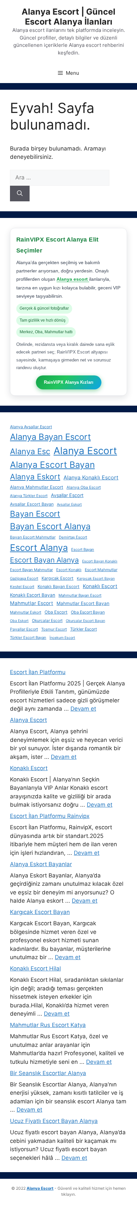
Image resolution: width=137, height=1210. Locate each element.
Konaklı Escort (100, 586)
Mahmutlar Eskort (25, 612)
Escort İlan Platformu (38, 672)
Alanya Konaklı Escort (91, 477)
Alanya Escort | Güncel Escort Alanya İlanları (68, 17)
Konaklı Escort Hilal (35, 968)
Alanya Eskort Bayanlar (41, 864)
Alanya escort (73, 279)
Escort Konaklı (68, 569)
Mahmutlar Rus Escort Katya (48, 1025)
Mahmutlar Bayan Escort (80, 595)
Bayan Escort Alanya (50, 526)
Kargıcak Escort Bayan (96, 578)
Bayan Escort (35, 514)
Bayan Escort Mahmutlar (33, 537)
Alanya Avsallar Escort (31, 426)
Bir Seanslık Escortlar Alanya (48, 1073)
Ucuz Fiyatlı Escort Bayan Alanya (54, 1121)
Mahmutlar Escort (31, 603)
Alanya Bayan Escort (50, 437)
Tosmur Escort (54, 629)
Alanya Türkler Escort (29, 495)
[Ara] (20, 194)
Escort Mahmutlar (101, 569)
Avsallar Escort (67, 495)
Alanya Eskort (35, 476)
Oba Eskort (19, 621)
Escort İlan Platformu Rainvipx (49, 816)
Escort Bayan (82, 549)
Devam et (83, 708)
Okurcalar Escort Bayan (85, 621)
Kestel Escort (22, 586)
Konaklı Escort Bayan (32, 595)
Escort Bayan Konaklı (99, 561)
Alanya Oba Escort (84, 487)
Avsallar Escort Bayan (32, 504)
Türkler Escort (83, 629)
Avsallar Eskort (69, 504)
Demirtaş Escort (73, 537)
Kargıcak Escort (57, 578)
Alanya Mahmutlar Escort (36, 487)
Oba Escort (56, 612)
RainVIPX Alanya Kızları (68, 382)
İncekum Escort (62, 638)
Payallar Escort (24, 629)
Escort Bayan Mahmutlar (31, 569)
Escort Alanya (39, 547)
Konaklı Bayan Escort (58, 586)
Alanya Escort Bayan (52, 464)
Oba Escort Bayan (88, 612)
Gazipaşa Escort (24, 578)
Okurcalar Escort (47, 620)
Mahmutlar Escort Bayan (83, 603)
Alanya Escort (85, 450)
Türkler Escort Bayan (28, 637)
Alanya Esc (30, 451)
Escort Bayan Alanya (44, 559)
